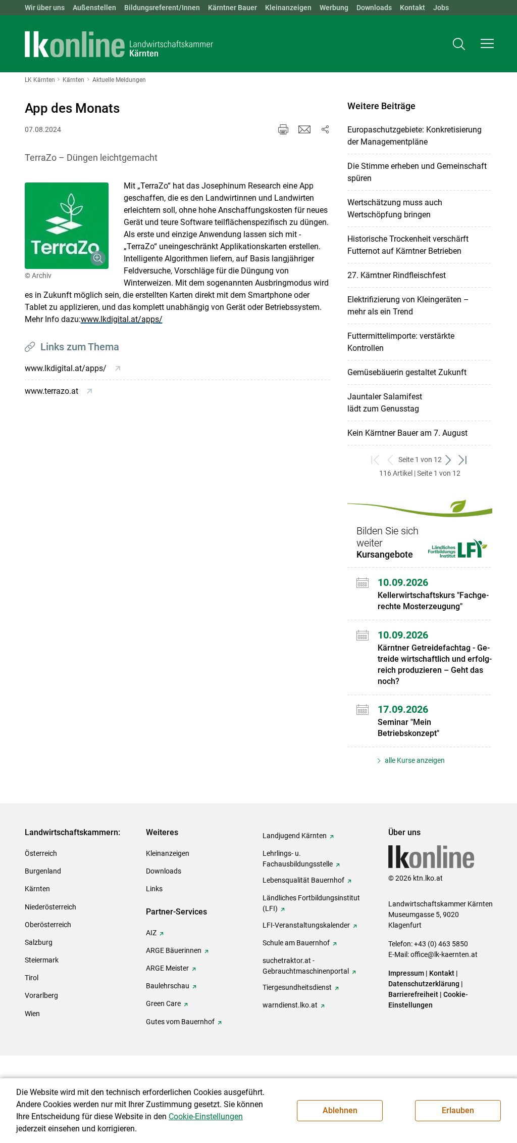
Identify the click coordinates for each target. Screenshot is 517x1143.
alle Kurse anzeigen (414, 760)
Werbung (334, 8)
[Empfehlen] (304, 129)
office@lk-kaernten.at (444, 954)
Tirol (31, 978)
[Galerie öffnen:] (67, 225)
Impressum (406, 973)
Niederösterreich (50, 907)
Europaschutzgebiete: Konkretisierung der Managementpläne (414, 136)
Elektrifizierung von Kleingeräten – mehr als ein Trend (408, 305)
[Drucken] (283, 129)
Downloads (374, 8)
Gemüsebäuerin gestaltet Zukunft (407, 372)
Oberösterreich (48, 925)
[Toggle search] (459, 43)
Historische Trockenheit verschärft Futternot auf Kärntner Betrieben (408, 245)
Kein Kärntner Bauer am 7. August (407, 433)
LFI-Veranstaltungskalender (306, 925)
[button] (487, 43)
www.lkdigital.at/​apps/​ (122, 319)
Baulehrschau (167, 986)
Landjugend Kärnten (295, 836)
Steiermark (42, 960)
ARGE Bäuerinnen (173, 950)
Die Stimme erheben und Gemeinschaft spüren (417, 172)
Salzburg (39, 942)
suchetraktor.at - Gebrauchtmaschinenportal (306, 965)
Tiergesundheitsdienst (297, 987)
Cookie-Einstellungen (206, 1116)
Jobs (441, 8)
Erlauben (458, 1110)
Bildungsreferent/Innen (162, 8)
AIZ (151, 933)
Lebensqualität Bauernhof (303, 880)
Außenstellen (94, 8)
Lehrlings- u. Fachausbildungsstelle (298, 858)
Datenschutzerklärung (423, 984)
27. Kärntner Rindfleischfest (396, 275)
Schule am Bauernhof (296, 943)
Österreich (41, 853)
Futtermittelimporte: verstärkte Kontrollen (400, 342)
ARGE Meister (167, 968)
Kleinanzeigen (288, 8)
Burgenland (43, 871)
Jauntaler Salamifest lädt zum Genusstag (384, 403)
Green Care (163, 1003)
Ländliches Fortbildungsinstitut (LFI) (311, 903)
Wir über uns (45, 8)
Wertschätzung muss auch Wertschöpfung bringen (394, 208)
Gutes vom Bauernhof (180, 1022)
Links (154, 889)
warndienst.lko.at (290, 1005)
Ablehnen (340, 1110)
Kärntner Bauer (232, 8)
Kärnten (37, 889)
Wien (32, 1014)
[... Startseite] (119, 44)
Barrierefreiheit (413, 994)
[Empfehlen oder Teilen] (325, 129)
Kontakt (412, 8)
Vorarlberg (41, 995)
